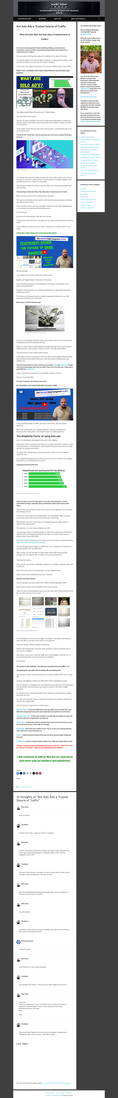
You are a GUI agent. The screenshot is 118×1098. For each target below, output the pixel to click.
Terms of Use (60, 1093)
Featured (83, 189)
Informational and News (24, 787)
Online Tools (84, 197)
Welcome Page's (86, 205)
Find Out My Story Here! (89, 97)
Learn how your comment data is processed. (56, 1083)
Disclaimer (68, 1093)
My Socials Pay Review (88, 163)
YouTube (43, 18)
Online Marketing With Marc (91, 121)
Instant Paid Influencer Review (90, 144)
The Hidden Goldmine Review (90, 147)
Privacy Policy (51, 1093)
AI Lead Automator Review (89, 160)
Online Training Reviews (88, 199)
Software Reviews (86, 202)
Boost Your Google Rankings (90, 170)
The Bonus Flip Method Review (91, 155)
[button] (99, 19)
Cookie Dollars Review (88, 137)
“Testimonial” (85, 88)
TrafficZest (64, 365)
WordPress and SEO (87, 208)
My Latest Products (78, 18)
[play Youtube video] (44, 92)
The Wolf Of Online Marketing (53, 1095)
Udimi (55, 365)
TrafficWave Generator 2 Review (91, 157)
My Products (85, 194)
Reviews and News (25, 18)
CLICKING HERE (86, 34)
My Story (58, 18)
